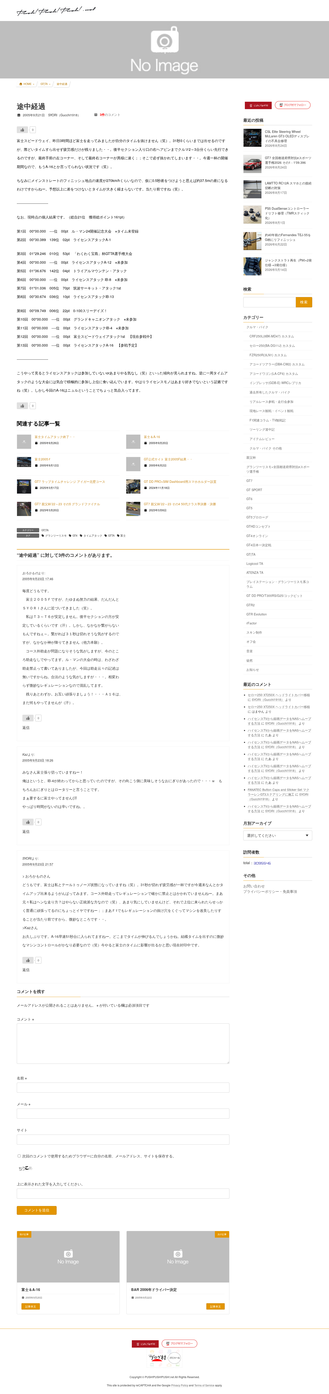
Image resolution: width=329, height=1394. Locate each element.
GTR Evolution (256, 614)
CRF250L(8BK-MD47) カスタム (272, 336)
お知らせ (252, 669)
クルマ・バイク (257, 326)
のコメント (110, 114)
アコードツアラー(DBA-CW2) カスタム (277, 364)
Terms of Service (204, 1385)
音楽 (249, 651)
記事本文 (30, 1306)
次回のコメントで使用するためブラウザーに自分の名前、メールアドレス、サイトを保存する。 (99, 1156)
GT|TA (45, 530)
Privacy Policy (179, 1385)
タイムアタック (92, 535)
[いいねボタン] (22, 129)
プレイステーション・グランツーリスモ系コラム (277, 583)
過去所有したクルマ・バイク (270, 392)
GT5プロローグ (257, 517)
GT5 (249, 508)
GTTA (111, 535)
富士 (123, 535)
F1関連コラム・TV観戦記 (268, 420)
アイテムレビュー (262, 438)
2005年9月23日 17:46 (37, 578)
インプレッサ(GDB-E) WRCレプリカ (275, 382)
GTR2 (250, 605)
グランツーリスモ (56, 535)
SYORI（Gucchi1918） (268, 699)
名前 (22, 1078)
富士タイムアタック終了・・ (55, 436)
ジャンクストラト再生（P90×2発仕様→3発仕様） (288, 262)
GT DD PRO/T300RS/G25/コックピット (274, 595)
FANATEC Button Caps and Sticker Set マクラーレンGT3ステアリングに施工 (279, 791)
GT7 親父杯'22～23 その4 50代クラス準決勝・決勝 (180, 504)
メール (23, 1104)
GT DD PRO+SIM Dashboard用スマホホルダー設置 (180, 481)
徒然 (249, 660)
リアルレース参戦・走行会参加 (271, 401)
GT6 (249, 498)
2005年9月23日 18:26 (37, 760)
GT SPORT (254, 489)
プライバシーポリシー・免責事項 (270, 891)
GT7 (249, 480)
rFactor (251, 623)
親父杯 (251, 457)
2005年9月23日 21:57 (37, 864)
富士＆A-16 (152, 436)
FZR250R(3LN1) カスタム (268, 354)
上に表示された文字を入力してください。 (51, 1184)
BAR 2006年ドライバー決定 (154, 1289)
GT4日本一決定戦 (258, 545)
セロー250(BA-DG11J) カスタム (272, 345)
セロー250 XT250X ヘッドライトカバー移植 (279, 694)
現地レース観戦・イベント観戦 (271, 410)
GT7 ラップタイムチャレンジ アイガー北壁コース (70, 481)
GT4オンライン (257, 535)
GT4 (75, 535)
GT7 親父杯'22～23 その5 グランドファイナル (67, 504)
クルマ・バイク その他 (266, 448)
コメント (25, 1019)
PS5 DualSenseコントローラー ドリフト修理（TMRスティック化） (287, 213)
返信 (26, 727)
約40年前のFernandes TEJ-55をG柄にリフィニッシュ (288, 237)
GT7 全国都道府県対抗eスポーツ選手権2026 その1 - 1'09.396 (288, 160)
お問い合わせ (254, 886)
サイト (22, 1130)
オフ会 (251, 641)
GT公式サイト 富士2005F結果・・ (168, 459)
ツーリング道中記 (262, 429)
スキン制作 (254, 632)
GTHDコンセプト (258, 526)
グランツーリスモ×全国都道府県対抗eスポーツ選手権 (278, 468)
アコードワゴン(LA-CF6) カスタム (274, 373)
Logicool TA (254, 563)
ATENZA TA (254, 572)
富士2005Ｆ (43, 459)
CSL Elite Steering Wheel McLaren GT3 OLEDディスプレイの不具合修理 (287, 136)
